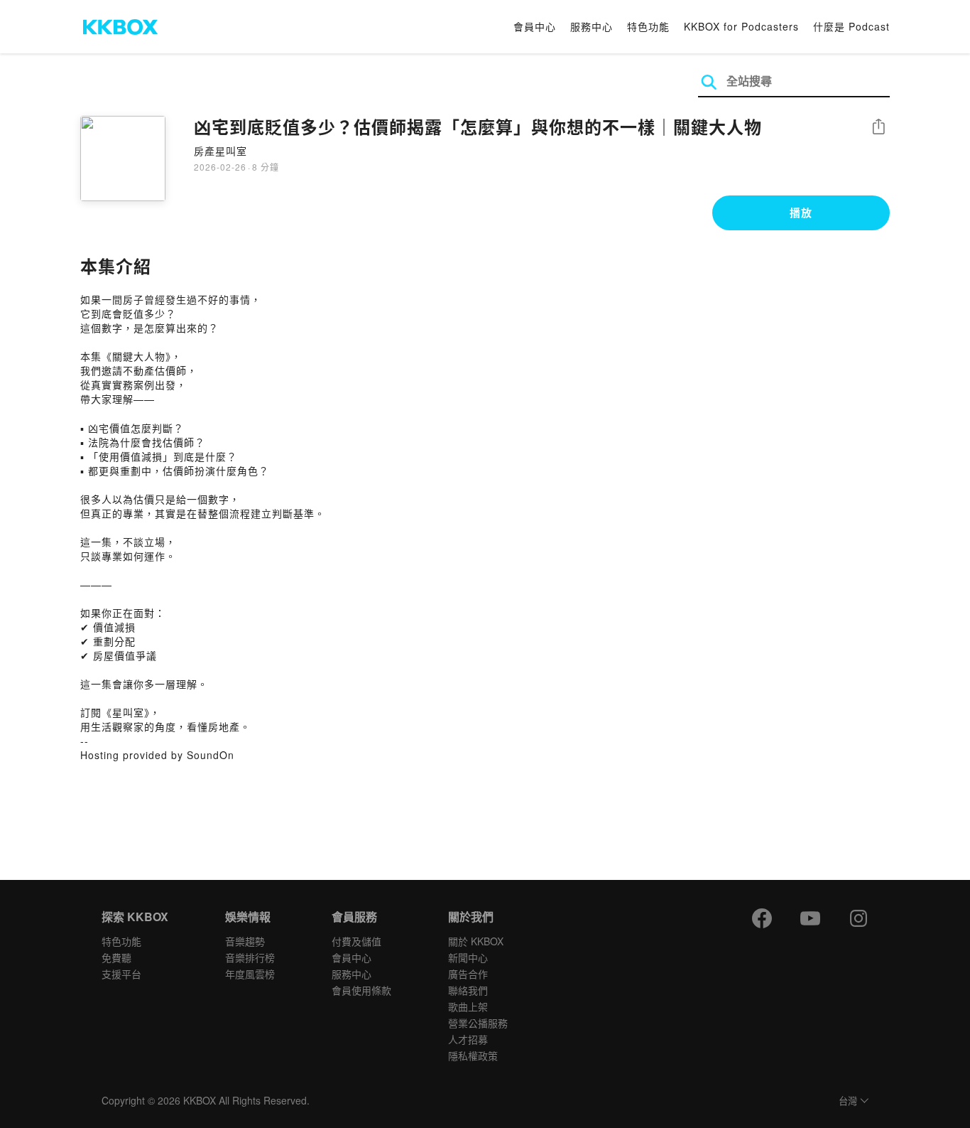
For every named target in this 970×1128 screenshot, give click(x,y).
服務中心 (591, 26)
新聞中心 (468, 957)
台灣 (848, 1101)
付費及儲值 (356, 941)
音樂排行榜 (250, 957)
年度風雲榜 (250, 974)
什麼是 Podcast (851, 26)
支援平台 (121, 974)
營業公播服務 (478, 1023)
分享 (878, 127)
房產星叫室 (220, 151)
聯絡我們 (468, 990)
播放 (801, 212)
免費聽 (116, 957)
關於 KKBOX (475, 941)
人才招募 (468, 1039)
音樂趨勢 (245, 941)
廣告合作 (468, 974)
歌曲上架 (468, 1006)
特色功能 (648, 26)
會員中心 (534, 26)
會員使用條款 (361, 990)
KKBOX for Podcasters (741, 26)
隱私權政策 (473, 1055)
